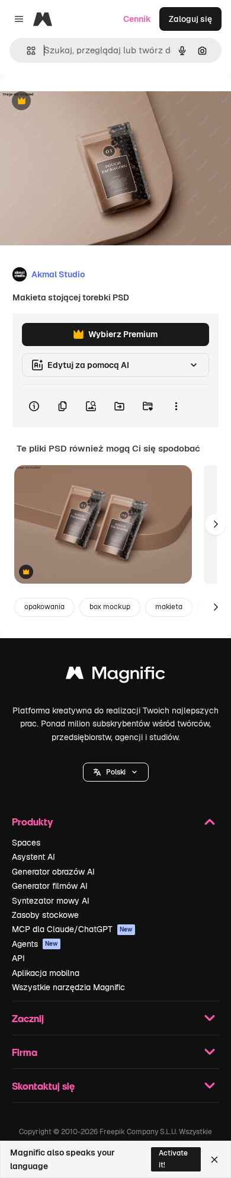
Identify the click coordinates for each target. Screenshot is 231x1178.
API (18, 958)
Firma (24, 1052)
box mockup (109, 607)
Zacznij (28, 1018)
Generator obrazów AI (53, 871)
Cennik (137, 19)
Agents (35, 944)
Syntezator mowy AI (50, 900)
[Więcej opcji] (176, 406)
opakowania (44, 607)
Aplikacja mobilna (45, 973)
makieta (168, 607)
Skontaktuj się (43, 1086)
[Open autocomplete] (26, 50)
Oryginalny (81, 101)
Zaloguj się (190, 19)
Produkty (32, 821)
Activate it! (173, 1158)
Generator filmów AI (50, 886)
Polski (116, 772)
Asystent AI (33, 857)
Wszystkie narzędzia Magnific (68, 987)
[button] (116, 772)
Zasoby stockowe (45, 915)
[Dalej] (215, 524)
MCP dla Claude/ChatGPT (72, 929)
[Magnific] (115, 676)
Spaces (26, 842)
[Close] (214, 1160)
